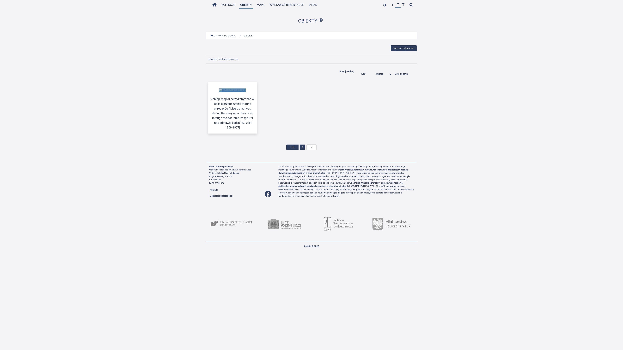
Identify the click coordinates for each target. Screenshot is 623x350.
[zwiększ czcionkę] (403, 5)
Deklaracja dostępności (221, 195)
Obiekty (246, 4)
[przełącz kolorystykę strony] (384, 5)
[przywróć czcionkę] (398, 5)
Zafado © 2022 (311, 246)
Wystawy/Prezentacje (286, 4)
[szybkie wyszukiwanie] (411, 5)
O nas (313, 4)
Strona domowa (224, 35)
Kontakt (214, 189)
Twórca (380, 73)
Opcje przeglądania (403, 48)
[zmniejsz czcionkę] (392, 5)
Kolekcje (228, 4)
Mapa (260, 4)
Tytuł (363, 73)
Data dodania (401, 73)
